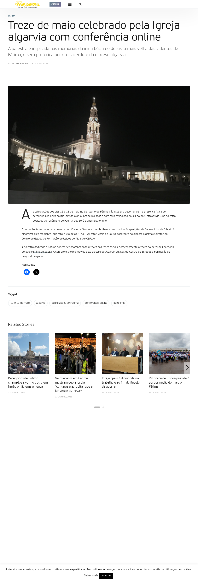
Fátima (55, 4)
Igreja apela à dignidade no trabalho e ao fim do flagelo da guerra (121, 382)
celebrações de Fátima (65, 303)
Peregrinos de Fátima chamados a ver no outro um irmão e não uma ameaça (28, 382)
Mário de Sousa (42, 252)
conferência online (96, 303)
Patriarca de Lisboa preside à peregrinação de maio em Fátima (169, 382)
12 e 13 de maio (20, 303)
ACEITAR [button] (106, 575)
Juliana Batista (19, 64)
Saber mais (91, 575)
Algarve (40, 303)
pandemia (119, 303)
